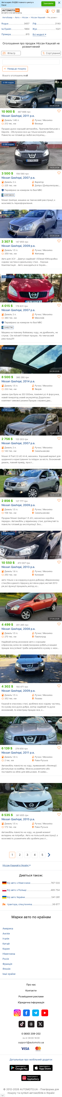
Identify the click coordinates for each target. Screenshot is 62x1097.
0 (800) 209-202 (31, 1033)
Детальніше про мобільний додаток (31, 1059)
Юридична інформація (31, 1002)
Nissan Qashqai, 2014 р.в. (18, 381)
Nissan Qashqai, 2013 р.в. (18, 567)
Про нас (31, 984)
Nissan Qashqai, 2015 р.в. (18, 819)
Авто (17, 17)
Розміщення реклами (31, 996)
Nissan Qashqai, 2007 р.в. (18, 177)
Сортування (53, 53)
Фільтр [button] (11, 53)
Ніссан (25, 17)
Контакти (31, 990)
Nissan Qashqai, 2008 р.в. (18, 628)
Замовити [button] (48, 3)
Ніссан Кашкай (38, 17)
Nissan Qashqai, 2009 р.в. (18, 245)
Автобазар (7, 17)
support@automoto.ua (31, 1042)
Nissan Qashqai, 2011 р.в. (18, 115)
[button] (59, 11)
